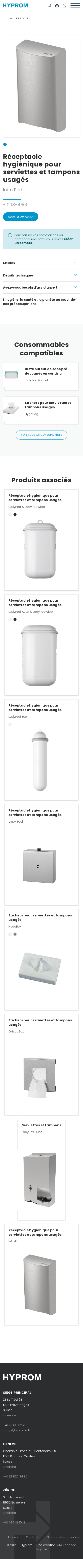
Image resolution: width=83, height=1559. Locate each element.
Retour (22, 18)
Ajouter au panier (20, 216)
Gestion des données (63, 1537)
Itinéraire (9, 1415)
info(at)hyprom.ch (16, 1430)
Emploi (13, 1537)
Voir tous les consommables (41, 435)
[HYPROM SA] (15, 5)
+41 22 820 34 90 (15, 1476)
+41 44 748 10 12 (14, 1522)
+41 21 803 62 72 (14, 1425)
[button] (64, 5)
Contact (32, 1537)
